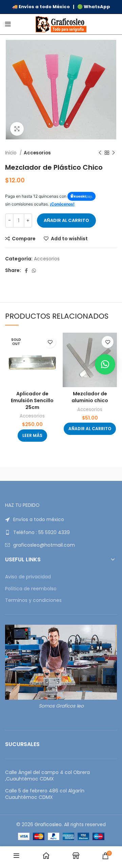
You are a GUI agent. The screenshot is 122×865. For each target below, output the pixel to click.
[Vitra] (33, 474)
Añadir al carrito (66, 220)
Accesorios (37, 153)
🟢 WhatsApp (93, 6)
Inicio (11, 153)
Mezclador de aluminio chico (90, 397)
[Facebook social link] (26, 270)
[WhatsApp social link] (34, 270)
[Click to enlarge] (17, 129)
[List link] (61, 519)
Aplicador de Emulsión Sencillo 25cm (32, 400)
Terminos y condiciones (33, 600)
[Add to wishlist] (50, 342)
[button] (90, 429)
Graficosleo (48, 824)
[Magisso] (89, 474)
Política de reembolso (31, 589)
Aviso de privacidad (28, 577)
